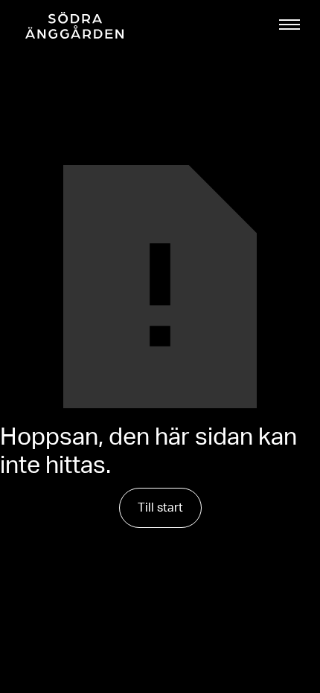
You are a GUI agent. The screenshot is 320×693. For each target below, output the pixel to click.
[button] (289, 24)
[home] (71, 25)
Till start (160, 508)
